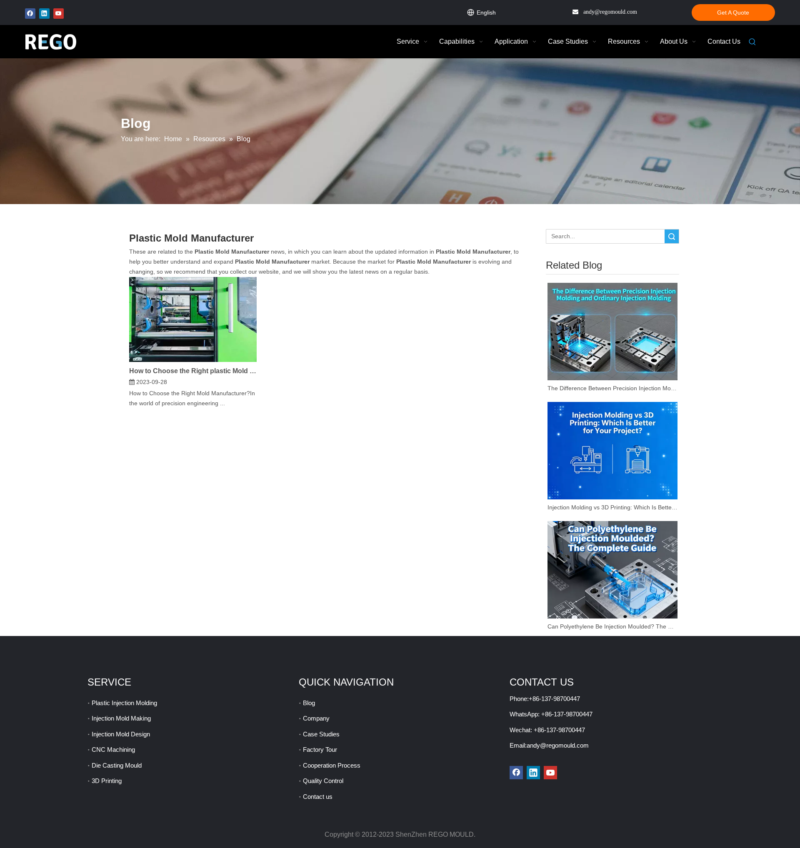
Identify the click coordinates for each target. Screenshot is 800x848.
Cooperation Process (331, 765)
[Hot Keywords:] (752, 42)
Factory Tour (320, 749)
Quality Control (323, 780)
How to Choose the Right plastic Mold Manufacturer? (193, 370)
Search (672, 236)
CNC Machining (113, 749)
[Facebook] (30, 13)
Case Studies (321, 734)
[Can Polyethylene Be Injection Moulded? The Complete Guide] (613, 570)
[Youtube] (58, 13)
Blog (309, 702)
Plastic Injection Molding (124, 702)
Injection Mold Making (121, 718)
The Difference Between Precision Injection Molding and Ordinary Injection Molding (613, 388)
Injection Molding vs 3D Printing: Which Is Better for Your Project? (613, 507)
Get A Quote (733, 12)
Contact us (317, 796)
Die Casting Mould (117, 765)
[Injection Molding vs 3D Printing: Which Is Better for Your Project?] (613, 450)
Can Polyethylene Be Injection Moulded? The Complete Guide (613, 626)
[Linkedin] (44, 13)
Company (316, 718)
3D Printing (107, 780)
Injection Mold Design (121, 734)
